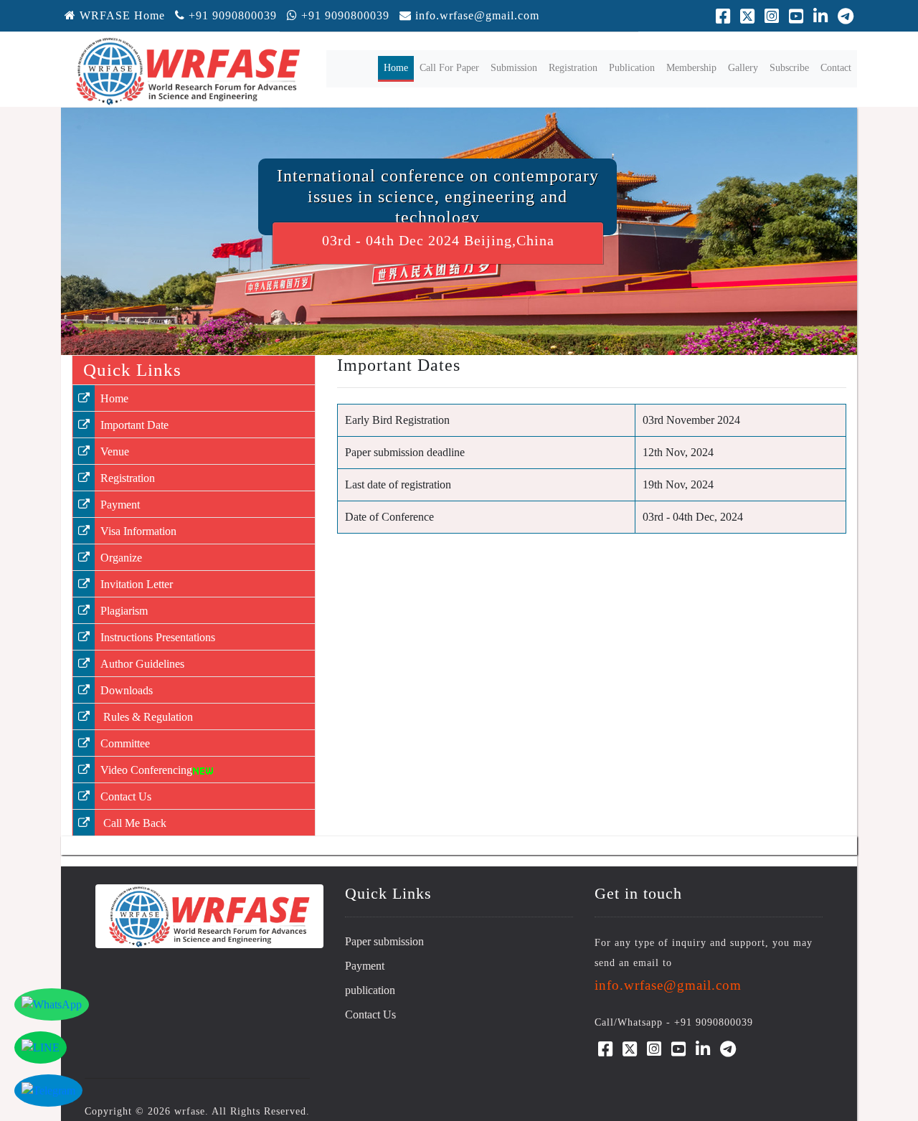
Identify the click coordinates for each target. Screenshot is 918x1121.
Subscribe (789, 67)
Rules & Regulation (146, 717)
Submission (514, 67)
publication (370, 990)
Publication (632, 67)
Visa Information (138, 531)
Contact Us (125, 796)
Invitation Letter (136, 584)
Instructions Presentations (157, 637)
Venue (114, 451)
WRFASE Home (120, 15)
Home (399, 67)
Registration (573, 67)
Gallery (743, 67)
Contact (835, 67)
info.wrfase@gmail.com (477, 15)
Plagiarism (124, 611)
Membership (691, 67)
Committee (125, 743)
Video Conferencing (146, 770)
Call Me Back (133, 823)
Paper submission (384, 941)
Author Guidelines (142, 664)
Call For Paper (449, 67)
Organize (121, 558)
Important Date (134, 425)
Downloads (126, 690)
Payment (120, 504)
